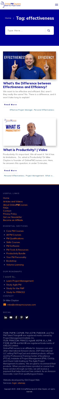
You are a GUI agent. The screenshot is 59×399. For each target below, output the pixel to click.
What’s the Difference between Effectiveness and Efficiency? (27, 85)
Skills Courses (13, 242)
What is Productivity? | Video (25, 150)
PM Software (12, 246)
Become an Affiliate (13, 220)
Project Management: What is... (40, 176)
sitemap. (22, 383)
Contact (7, 210)
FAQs (5, 207)
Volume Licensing (15, 264)
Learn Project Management (19, 280)
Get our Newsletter (12, 217)
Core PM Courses (15, 231)
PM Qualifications (15, 238)
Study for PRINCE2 (15, 292)
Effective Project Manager (21, 110)
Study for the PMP (15, 288)
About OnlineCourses (15, 204)
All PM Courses (13, 234)
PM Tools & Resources (17, 249)
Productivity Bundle (15, 253)
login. (15, 383)
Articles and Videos (13, 201)
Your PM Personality (16, 257)
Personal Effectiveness (44, 110)
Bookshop (11, 260)
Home (6, 198)
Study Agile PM (13, 284)
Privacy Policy (10, 213)
